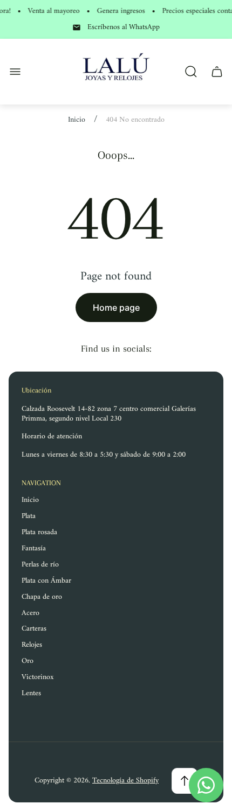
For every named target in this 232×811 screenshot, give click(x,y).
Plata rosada (39, 532)
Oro (27, 661)
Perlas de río (40, 564)
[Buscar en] (191, 71)
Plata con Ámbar (46, 581)
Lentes (31, 693)
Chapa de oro (42, 597)
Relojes (32, 645)
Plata (29, 516)
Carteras (34, 628)
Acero (30, 613)
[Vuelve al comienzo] (184, 781)
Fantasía (34, 548)
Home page (116, 307)
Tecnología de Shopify (125, 780)
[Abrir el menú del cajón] (15, 71)
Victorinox (38, 677)
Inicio (76, 120)
